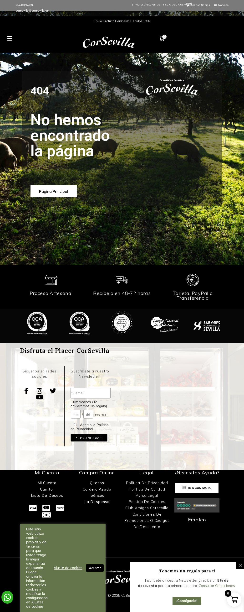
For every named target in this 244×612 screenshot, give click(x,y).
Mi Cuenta (47, 483)
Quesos (97, 483)
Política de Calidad (147, 489)
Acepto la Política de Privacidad (90, 427)
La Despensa (97, 501)
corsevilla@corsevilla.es (32, 10)
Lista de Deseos (47, 495)
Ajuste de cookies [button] (68, 568)
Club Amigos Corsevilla (146, 508)
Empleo (197, 520)
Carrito (47, 489)
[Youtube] (39, 397)
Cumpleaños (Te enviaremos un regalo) (89, 404)
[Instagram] (39, 391)
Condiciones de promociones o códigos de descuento (147, 520)
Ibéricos (97, 495)
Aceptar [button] (95, 568)
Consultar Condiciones (217, 585)
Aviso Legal (147, 495)
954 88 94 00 (24, 5)
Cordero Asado (97, 489)
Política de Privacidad (147, 483)
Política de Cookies (147, 501)
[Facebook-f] (26, 391)
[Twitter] (53, 391)
